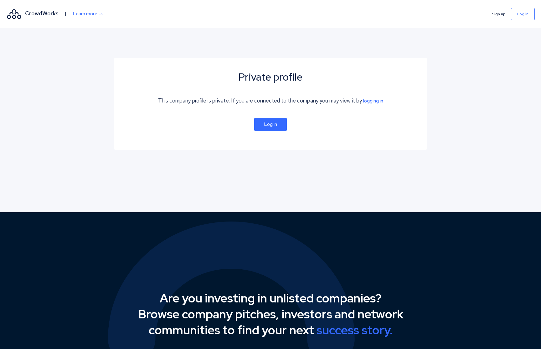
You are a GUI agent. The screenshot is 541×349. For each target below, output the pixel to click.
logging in (373, 101)
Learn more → (88, 14)
